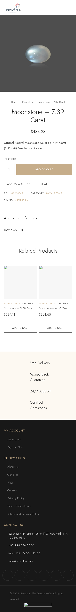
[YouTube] (44, 575)
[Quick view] (9, 271)
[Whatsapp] (56, 575)
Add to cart (44, 169)
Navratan (21, 200)
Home (14, 102)
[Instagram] (20, 575)
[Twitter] (32, 575)
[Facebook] (8, 575)
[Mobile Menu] (68, 7)
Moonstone (28, 102)
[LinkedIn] (68, 575)
